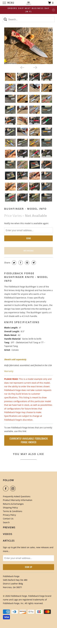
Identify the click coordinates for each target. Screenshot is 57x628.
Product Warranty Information (17, 500)
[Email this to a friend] (33, 262)
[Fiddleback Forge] (28, 3)
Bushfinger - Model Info (25, 208)
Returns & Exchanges (13, 503)
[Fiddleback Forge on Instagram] (13, 488)
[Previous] (22, 67)
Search (6, 522)
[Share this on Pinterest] (26, 262)
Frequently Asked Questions (16, 496)
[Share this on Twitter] (13, 262)
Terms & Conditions (12, 511)
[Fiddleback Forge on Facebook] (6, 488)
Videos (7, 534)
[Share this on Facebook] (20, 262)
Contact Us (8, 518)
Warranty (8, 371)
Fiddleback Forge (19, 596)
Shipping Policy (10, 507)
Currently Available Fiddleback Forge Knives (29, 440)
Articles (9, 540)
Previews (9, 527)
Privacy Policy (9, 514)
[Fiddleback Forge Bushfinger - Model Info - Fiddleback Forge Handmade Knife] (28, 45)
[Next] (35, 67)
